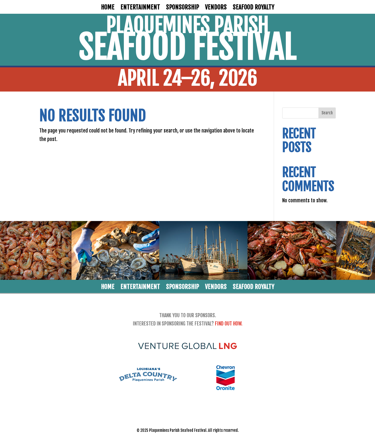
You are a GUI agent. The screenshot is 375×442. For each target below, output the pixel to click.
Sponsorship (182, 8)
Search (327, 112)
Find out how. (228, 324)
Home (107, 8)
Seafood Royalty (253, 8)
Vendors (216, 8)
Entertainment (140, 8)
